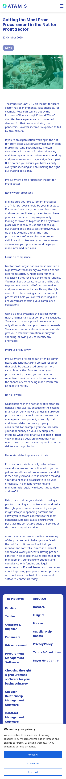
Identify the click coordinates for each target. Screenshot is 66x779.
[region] (33, 751)
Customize (33, 763)
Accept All (33, 754)
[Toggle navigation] (61, 6)
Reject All (33, 772)
